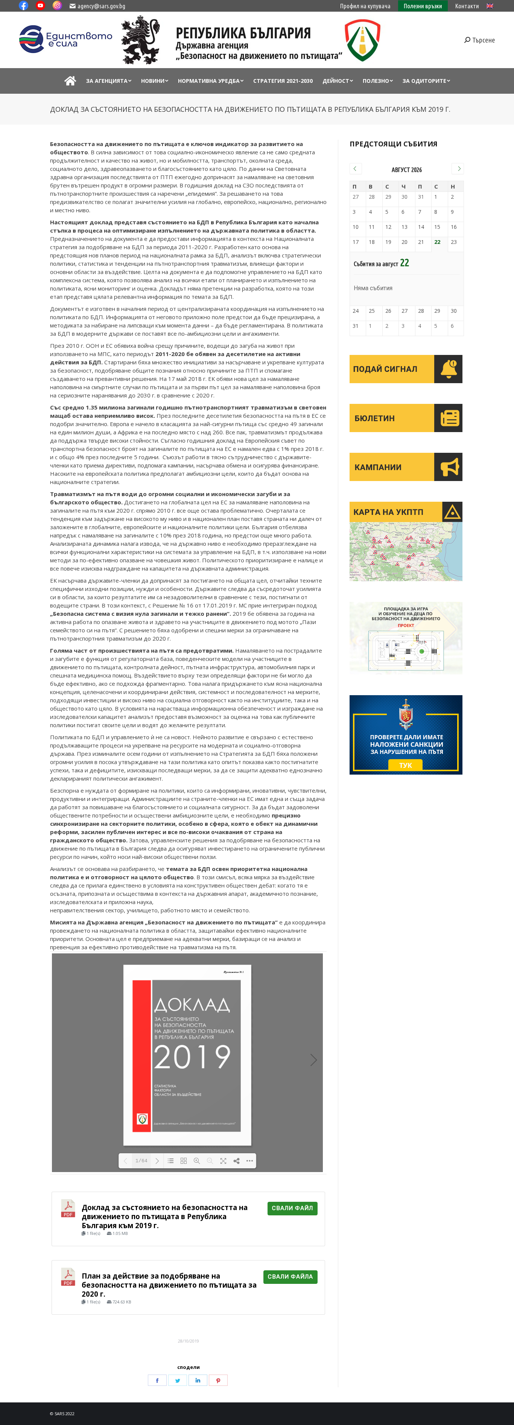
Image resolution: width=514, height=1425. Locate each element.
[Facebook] (157, 1380)
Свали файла (290, 1276)
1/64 (141, 1161)
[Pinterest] (218, 1380)
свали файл (292, 1208)
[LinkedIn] (198, 1380)
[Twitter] (177, 1380)
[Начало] (70, 81)
